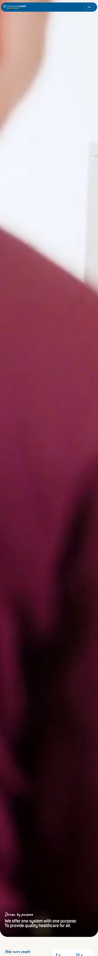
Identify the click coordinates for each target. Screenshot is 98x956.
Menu (89, 7)
